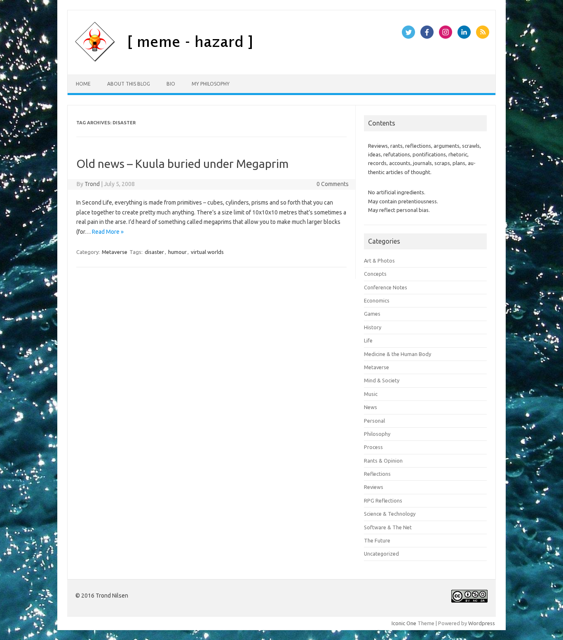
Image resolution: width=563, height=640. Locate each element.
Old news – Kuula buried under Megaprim (182, 163)
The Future (377, 540)
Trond (92, 184)
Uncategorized (381, 553)
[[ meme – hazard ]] (206, 60)
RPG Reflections (383, 500)
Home (83, 83)
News (370, 407)
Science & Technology (389, 514)
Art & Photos (379, 260)
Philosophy (377, 434)
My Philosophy (211, 83)
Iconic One (404, 623)
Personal (374, 421)
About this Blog (128, 83)
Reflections (377, 474)
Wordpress (481, 623)
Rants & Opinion (383, 460)
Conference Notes (385, 287)
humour (177, 252)
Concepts (375, 274)
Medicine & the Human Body (397, 354)
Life (368, 340)
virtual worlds (207, 252)
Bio (171, 83)
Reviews (373, 487)
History (372, 327)
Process (373, 447)
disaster (154, 252)
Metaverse (114, 252)
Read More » (108, 231)
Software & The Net (388, 527)
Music (371, 394)
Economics (376, 300)
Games (372, 314)
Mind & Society (381, 380)
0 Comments (333, 184)
